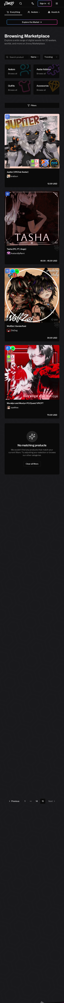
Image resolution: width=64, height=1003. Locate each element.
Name (33, 57)
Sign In (43, 3)
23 (56, 397)
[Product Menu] (56, 116)
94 (56, 165)
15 (43, 801)
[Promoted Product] (7, 116)
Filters (33, 105)
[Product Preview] (7, 165)
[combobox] (51, 57)
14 (37, 801)
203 (56, 320)
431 (56, 242)
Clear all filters (32, 464)
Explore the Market (30, 22)
